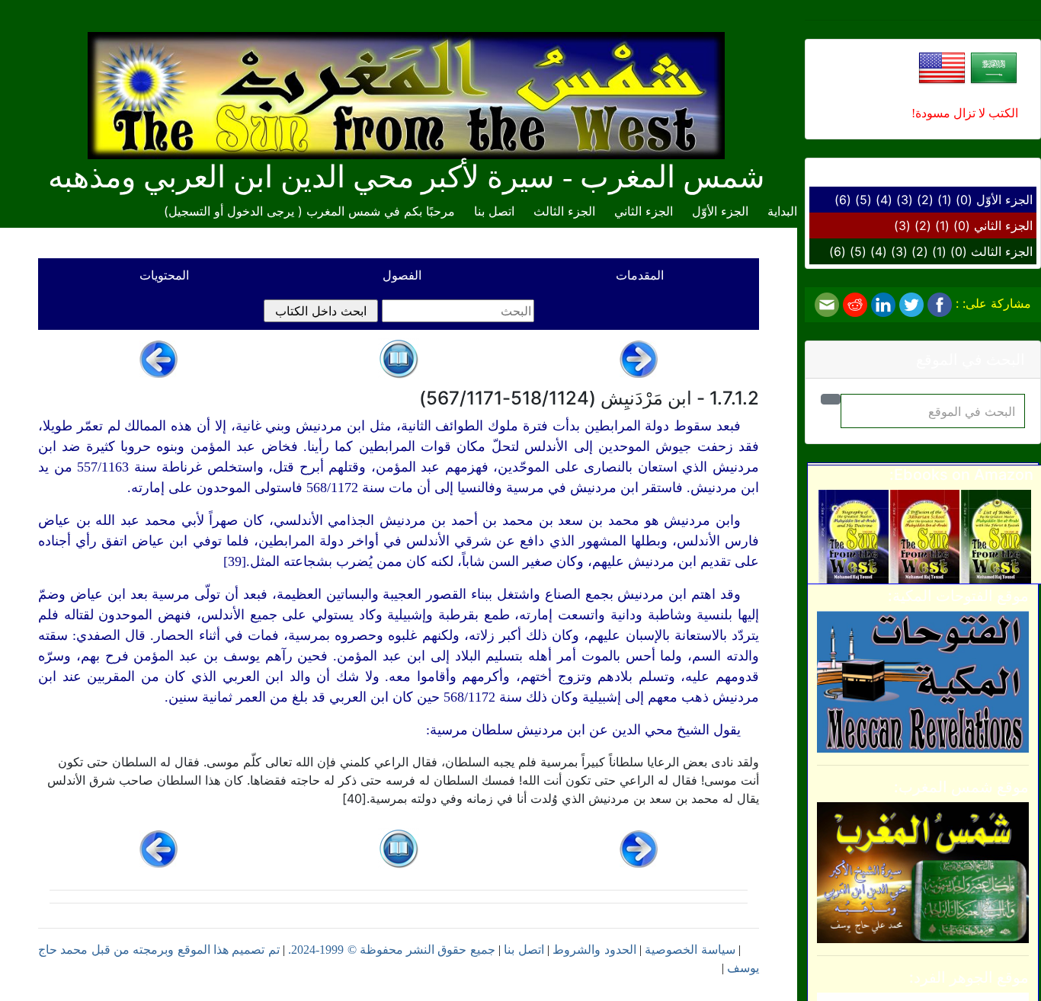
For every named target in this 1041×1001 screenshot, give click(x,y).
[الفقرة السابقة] (639, 358)
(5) (863, 199)
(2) (925, 199)
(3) (904, 199)
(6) (842, 199)
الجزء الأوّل (1004, 199)
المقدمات (640, 275)
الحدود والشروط (594, 949)
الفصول (402, 275)
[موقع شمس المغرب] (923, 871)
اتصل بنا (494, 211)
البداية (782, 211)
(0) (964, 199)
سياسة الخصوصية (690, 949)
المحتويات (164, 275)
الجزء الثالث (1002, 251)
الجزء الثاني (1003, 225)
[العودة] (398, 358)
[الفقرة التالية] (158, 358)
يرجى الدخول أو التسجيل (231, 211)
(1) (944, 199)
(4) (884, 199)
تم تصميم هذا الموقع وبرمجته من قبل (183, 949)
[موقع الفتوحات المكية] (923, 680)
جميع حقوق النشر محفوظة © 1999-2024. (391, 949)
